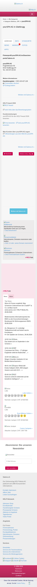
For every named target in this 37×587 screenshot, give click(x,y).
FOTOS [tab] (24, 45)
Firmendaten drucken (12, 83)
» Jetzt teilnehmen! (10, 230)
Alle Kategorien (13, 19)
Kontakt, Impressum (9, 490)
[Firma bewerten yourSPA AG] (9, 123)
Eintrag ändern (10, 85)
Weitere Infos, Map (26, 154)
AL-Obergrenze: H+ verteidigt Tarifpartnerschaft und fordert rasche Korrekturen (17, 330)
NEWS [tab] (6, 45)
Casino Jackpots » (26, 428)
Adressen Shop (8, 503)
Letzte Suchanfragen (10, 494)
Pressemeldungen (9, 538)
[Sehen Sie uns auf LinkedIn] (15, 560)
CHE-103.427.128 (22, 81)
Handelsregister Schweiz (11, 508)
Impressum (18, 568)
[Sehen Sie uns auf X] (17, 558)
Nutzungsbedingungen (18, 573)
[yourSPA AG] (8, 105)
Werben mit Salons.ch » (26, 95)
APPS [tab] (6, 49)
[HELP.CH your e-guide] (32, 9)
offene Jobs (7, 492)
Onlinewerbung (8, 536)
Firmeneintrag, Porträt (10, 530)
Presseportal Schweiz (10, 510)
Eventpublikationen (9, 532)
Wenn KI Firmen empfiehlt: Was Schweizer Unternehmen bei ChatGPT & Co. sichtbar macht (18, 306)
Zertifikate (19, 575)
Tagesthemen (7, 514)
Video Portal (7, 516)
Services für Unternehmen (11, 552)
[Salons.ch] (18, 4)
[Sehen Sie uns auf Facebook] (7, 558)
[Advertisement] (18, 183)
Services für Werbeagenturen (12, 554)
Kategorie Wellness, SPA (12, 21)
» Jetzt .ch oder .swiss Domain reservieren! (18, 243)
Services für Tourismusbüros (12, 550)
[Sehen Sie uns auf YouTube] (23, 560)
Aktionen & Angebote (10, 512)
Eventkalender (8, 505)
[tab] (5, 296)
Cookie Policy (20, 583)
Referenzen (18, 571)
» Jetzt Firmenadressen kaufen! (14, 254)
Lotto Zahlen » (27, 393)
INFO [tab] (17, 41)
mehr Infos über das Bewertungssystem (18, 110)
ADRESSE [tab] (8, 41)
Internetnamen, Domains (11, 534)
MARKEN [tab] (16, 45)
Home (4, 19)
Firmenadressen (8, 528)
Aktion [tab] (11, 296)
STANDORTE (26, 41)
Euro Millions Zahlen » (24, 413)
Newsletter (6, 547)
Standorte (8, 153)
